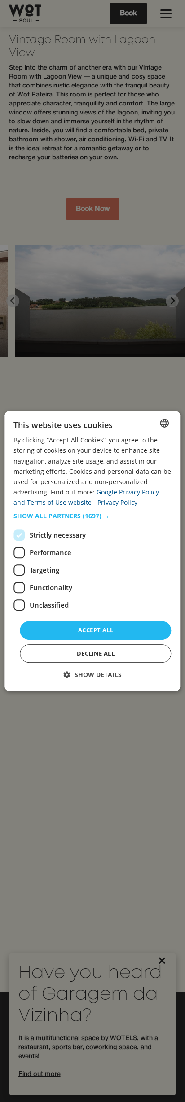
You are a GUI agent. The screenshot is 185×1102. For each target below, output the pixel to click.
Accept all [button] (95, 630)
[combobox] (164, 423)
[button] (92, 516)
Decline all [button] (96, 653)
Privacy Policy (117, 502)
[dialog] (92, 551)
